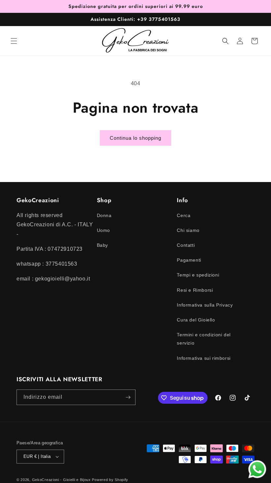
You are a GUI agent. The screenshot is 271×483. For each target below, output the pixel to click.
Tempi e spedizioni (198, 275)
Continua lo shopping (135, 138)
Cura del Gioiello (196, 319)
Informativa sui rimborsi (203, 358)
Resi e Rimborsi (195, 290)
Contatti (186, 245)
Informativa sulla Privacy (205, 305)
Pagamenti (189, 260)
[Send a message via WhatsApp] (257, 469)
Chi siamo (188, 230)
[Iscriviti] (128, 397)
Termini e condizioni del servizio (203, 339)
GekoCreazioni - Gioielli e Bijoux (61, 480)
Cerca (183, 215)
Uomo (103, 230)
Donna (104, 215)
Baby (102, 245)
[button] (14, 41)
